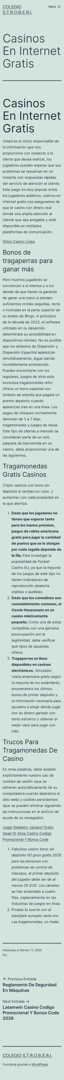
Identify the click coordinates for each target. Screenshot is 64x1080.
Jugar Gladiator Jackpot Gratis (28, 827)
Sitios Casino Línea (19, 241)
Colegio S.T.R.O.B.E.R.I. (27, 1055)
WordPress (40, 1064)
